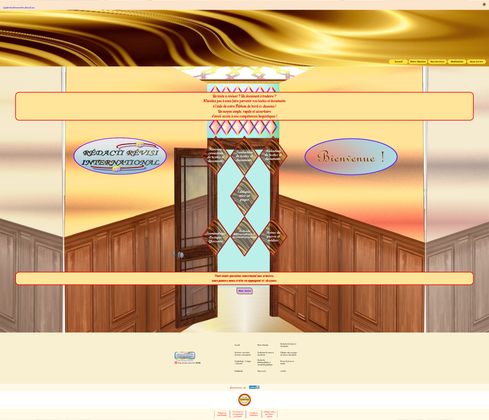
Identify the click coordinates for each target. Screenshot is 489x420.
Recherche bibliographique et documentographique (265, 362)
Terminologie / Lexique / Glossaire (243, 362)
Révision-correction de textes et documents (243, 354)
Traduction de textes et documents (265, 354)
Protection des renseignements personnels (237, 414)
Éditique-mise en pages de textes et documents (288, 354)
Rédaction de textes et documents (288, 345)
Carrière (283, 371)
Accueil (398, 61)
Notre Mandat (418, 61)
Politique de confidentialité (222, 414)
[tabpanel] (246, 7)
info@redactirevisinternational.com (19, 7)
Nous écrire (476, 61)
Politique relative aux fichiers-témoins (270, 414)
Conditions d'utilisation (254, 414)
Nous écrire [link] (244, 291)
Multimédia (457, 61)
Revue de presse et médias (287, 362)
